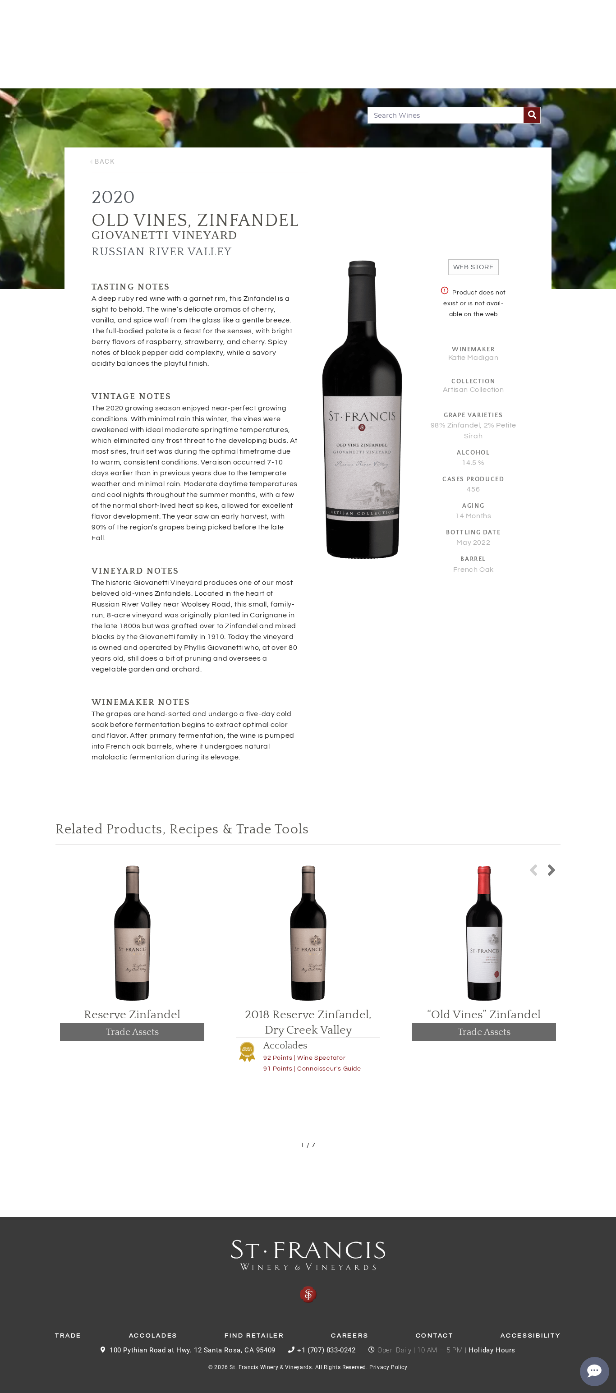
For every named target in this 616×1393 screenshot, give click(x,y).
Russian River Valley (162, 251)
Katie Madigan (473, 357)
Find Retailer (254, 1336)
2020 (113, 197)
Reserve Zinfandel (132, 1014)
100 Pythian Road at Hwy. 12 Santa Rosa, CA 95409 (193, 1350)
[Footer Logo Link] (308, 1271)
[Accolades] (247, 1051)
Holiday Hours (492, 1350)
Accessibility (531, 1336)
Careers (349, 1336)
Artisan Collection (473, 389)
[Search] (532, 115)
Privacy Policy (388, 1367)
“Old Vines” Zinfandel (484, 1014)
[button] (551, 870)
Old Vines (140, 220)
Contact (435, 1336)
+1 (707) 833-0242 (326, 1350)
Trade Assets (132, 1032)
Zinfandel (248, 220)
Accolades (285, 1045)
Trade (68, 1336)
